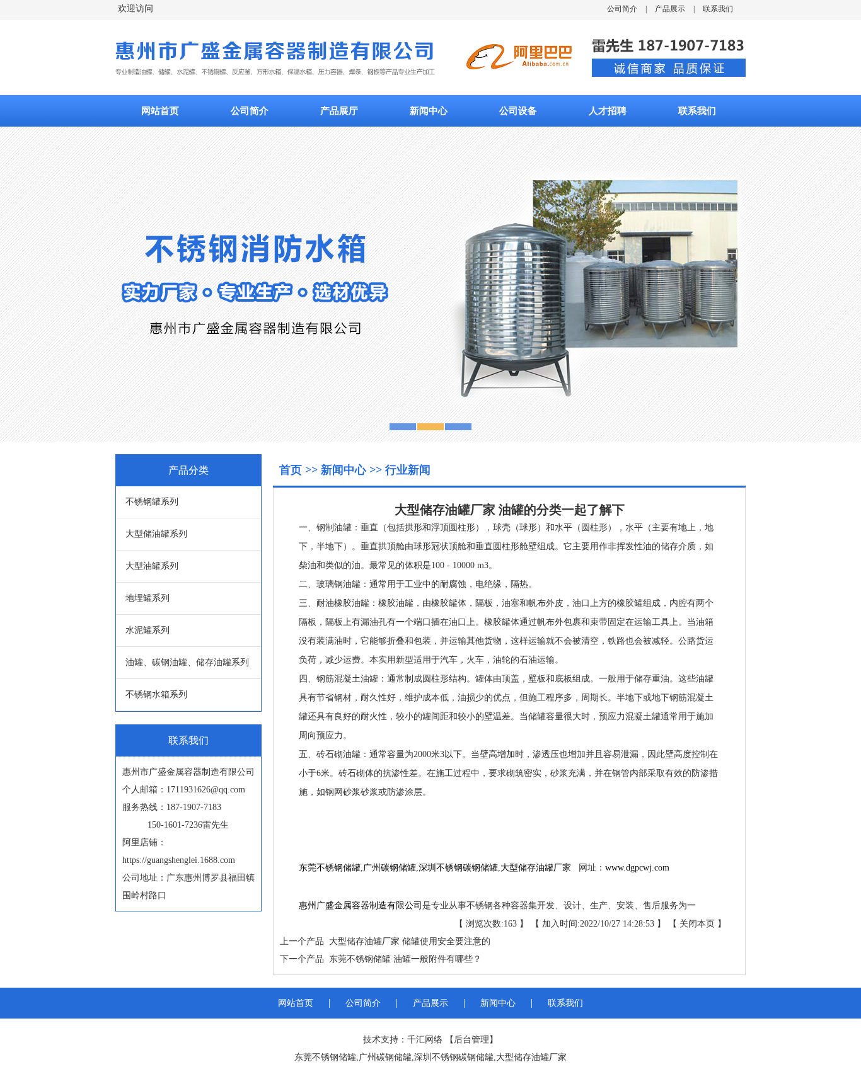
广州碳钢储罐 (389, 867)
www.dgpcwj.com (637, 867)
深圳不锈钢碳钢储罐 (458, 867)
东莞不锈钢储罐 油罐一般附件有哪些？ (403, 959)
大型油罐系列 (151, 566)
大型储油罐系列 (156, 534)
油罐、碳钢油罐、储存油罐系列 (187, 662)
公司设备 (518, 111)
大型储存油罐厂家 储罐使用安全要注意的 (407, 941)
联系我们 (718, 8)
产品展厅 (339, 111)
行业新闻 (407, 470)
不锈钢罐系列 (151, 501)
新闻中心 (429, 111)
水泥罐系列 (147, 630)
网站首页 (160, 111)
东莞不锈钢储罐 (330, 867)
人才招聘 (608, 111)
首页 (292, 470)
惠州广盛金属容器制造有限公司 (360, 905)
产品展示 (670, 8)
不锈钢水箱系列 (156, 694)
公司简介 (622, 8)
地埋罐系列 (147, 598)
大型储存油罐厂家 (535, 867)
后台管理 (471, 1039)
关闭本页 (697, 923)
